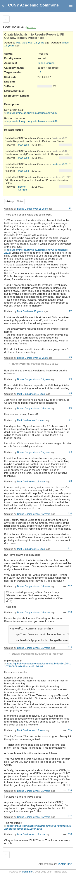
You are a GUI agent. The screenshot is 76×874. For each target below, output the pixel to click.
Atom (63, 864)
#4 (70, 379)
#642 (50, 385)
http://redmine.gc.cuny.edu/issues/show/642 (32, 112)
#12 (70, 586)
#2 (70, 311)
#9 (70, 481)
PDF (70, 864)
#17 (70, 816)
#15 (70, 730)
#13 (70, 612)
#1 (70, 208)
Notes (20, 201)
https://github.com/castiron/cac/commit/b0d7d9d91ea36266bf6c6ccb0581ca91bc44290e (37, 827)
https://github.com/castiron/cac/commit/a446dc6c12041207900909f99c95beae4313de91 (37, 665)
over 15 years (36, 42)
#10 (70, 513)
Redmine (27, 871)
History (10, 201)
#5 (70, 393)
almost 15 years (41, 379)
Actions (70, 137)
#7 (70, 420)
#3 (70, 357)
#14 (70, 647)
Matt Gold (21, 42)
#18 (70, 834)
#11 (70, 548)
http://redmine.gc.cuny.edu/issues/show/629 (32, 121)
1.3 (39, 72)
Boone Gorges (45, 62)
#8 (70, 452)
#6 (70, 408)
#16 (70, 790)
